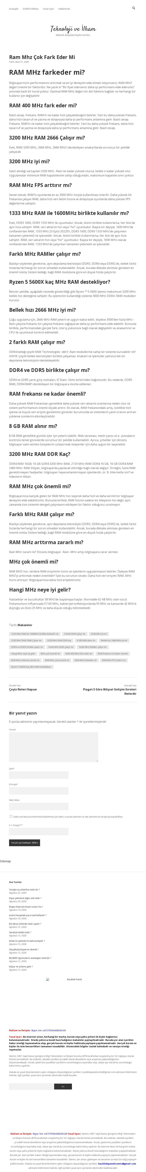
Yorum (12, 729)
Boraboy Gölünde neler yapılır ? (25, 923)
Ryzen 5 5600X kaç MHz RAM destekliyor (31, 666)
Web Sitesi (14, 800)
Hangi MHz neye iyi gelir (23, 653)
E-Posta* (13, 784)
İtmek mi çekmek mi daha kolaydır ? (27, 940)
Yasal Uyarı (48, 8)
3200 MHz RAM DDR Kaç (59, 640)
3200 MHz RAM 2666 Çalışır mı (26, 640)
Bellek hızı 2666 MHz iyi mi (114, 640)
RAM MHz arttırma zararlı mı (25, 660)
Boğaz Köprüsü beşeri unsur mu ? (26, 906)
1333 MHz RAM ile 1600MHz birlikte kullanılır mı (34, 633)
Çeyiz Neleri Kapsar (23, 689)
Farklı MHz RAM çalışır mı (61, 647)
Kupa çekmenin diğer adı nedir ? (25, 898)
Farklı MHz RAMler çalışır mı (92, 647)
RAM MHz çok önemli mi (57, 660)
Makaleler (25, 625)
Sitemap (5, 861)
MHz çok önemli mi (50, 653)
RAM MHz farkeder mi (86, 660)
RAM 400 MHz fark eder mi (79, 653)
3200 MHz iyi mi (99, 633)
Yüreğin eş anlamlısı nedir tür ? (24, 889)
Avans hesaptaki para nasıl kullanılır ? (27, 915)
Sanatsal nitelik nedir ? (20, 932)
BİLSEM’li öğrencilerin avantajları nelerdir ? (30, 958)
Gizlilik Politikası (30, 8)
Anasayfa (13, 8)
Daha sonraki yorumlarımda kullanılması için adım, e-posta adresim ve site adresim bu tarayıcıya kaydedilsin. (68, 816)
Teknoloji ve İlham (73, 29)
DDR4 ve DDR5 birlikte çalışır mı (27, 647)
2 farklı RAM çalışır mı (74, 633)
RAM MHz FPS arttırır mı (114, 660)
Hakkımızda (64, 8)
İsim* (11, 768)
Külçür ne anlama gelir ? (21, 966)
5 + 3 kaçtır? (16, 825)
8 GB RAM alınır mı (86, 640)
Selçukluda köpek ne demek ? (23, 949)
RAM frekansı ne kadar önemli (113, 653)
